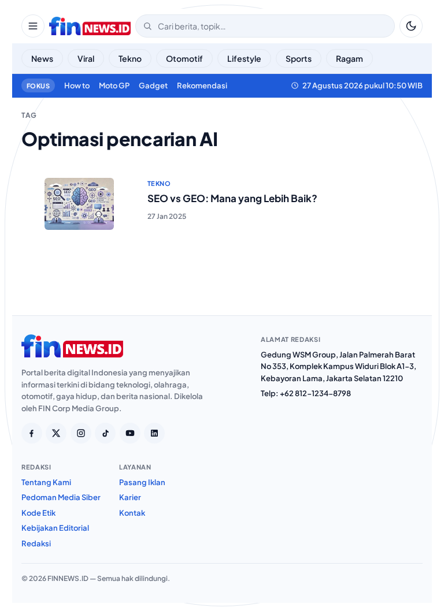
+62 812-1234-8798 (315, 393)
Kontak (132, 512)
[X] (56, 433)
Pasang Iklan (142, 482)
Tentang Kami (46, 482)
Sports (299, 58)
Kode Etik (38, 512)
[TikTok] (105, 433)
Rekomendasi (202, 85)
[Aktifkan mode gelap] (411, 26)
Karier (130, 497)
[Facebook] (31, 433)
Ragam (349, 58)
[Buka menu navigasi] (33, 26)
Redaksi (36, 543)
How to (77, 85)
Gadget (153, 85)
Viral (85, 58)
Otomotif (184, 58)
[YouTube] (130, 433)
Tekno (130, 58)
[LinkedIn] (154, 433)
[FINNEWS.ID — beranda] (90, 26)
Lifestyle (244, 58)
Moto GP (114, 85)
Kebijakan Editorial (55, 527)
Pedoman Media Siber (61, 497)
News (42, 58)
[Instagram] (81, 433)
